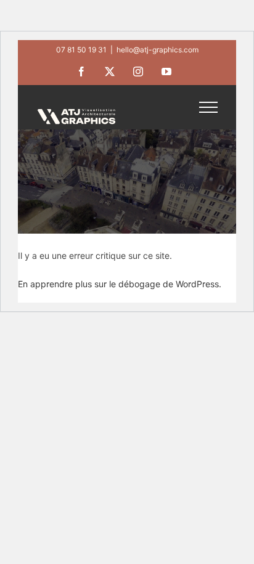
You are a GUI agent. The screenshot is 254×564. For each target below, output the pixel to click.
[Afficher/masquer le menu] (208, 107)
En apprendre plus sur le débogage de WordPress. (119, 284)
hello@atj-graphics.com (158, 49)
